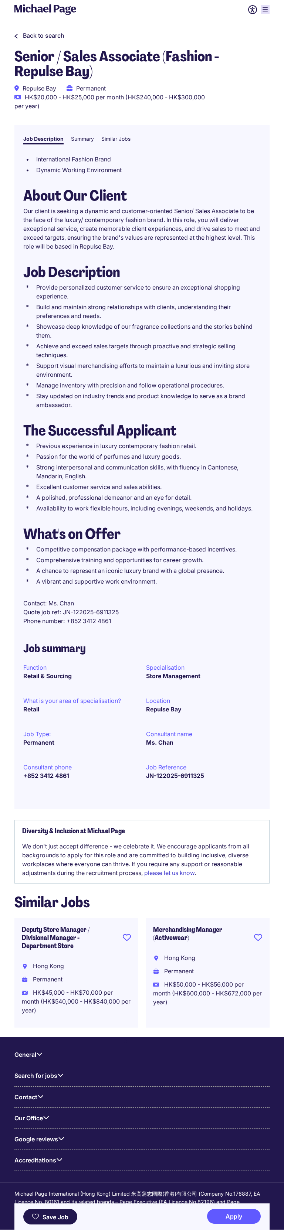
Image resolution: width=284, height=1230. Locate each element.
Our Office (28, 1118)
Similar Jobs (116, 139)
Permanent (38, 742)
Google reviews (36, 1139)
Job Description (43, 139)
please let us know (169, 873)
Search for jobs (35, 1076)
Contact (25, 1097)
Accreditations (35, 1160)
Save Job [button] (55, 1217)
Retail (31, 709)
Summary (82, 139)
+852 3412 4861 (46, 775)
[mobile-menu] (265, 9)
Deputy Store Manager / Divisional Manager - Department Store (55, 937)
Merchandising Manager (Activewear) (187, 933)
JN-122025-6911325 (175, 775)
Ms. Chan (159, 742)
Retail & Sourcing (47, 676)
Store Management (173, 676)
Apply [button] (234, 1216)
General (25, 1055)
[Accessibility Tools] (252, 9)
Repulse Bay (164, 709)
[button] (39, 35)
